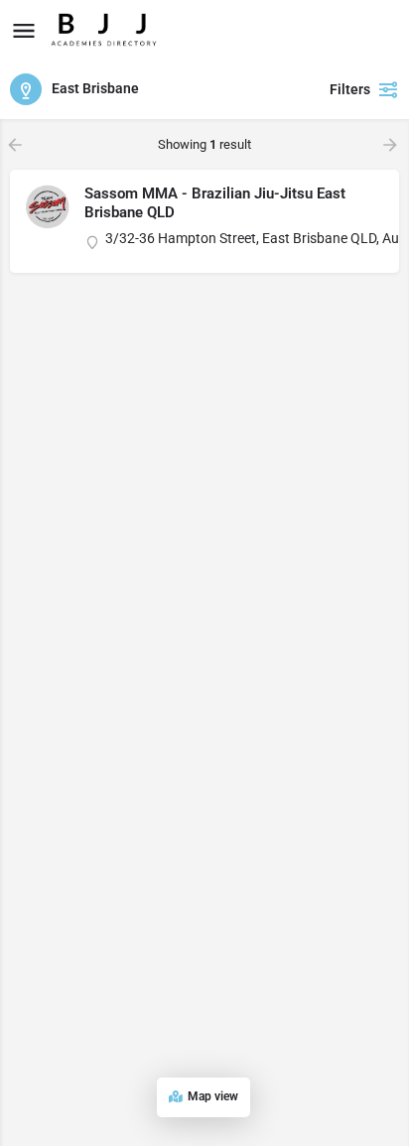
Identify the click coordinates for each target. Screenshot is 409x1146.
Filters (350, 89)
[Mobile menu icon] (24, 30)
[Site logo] (106, 30)
